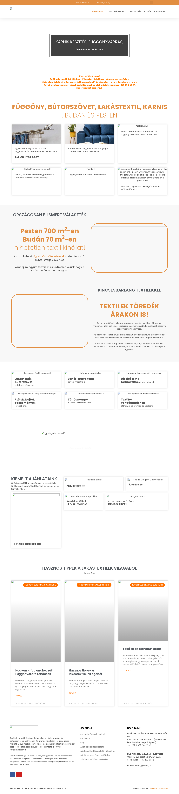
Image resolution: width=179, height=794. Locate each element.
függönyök (39, 256)
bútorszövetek (55, 256)
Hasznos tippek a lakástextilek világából (85, 672)
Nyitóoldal (97, 11)
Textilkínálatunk (115, 11)
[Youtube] (19, 774)
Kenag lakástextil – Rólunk (92, 734)
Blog (82, 742)
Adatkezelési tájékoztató (92, 746)
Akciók (147, 11)
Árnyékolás (135, 11)
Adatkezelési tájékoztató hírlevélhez (97, 751)
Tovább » (19, 696)
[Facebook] (12, 774)
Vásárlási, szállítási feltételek (94, 759)
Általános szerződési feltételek (95, 755)
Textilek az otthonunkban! (142, 649)
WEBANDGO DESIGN (159, 788)
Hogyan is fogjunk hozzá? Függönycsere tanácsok (34, 672)
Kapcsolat (159, 11)
